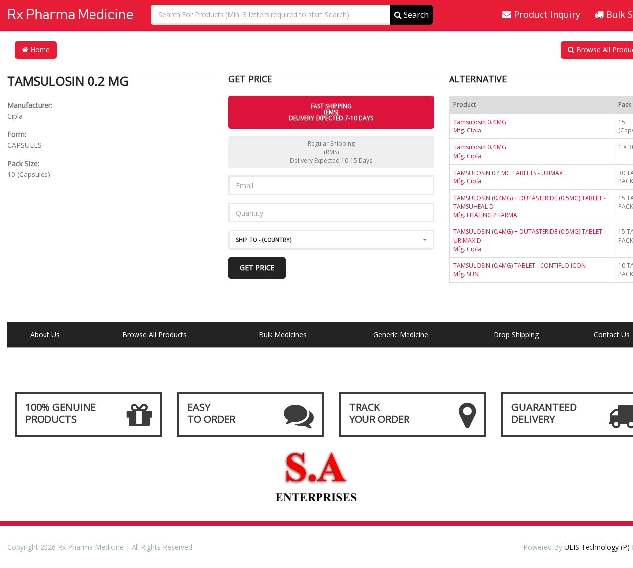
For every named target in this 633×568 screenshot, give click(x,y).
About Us (45, 334)
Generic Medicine (400, 334)
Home (39, 49)
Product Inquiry (545, 14)
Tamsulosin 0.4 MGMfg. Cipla (479, 126)
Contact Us (612, 334)
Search (415, 14)
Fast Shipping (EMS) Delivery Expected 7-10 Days (331, 112)
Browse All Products (154, 334)
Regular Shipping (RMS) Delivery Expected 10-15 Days (331, 152)
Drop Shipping (516, 334)
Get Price (257, 267)
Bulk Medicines (283, 334)
